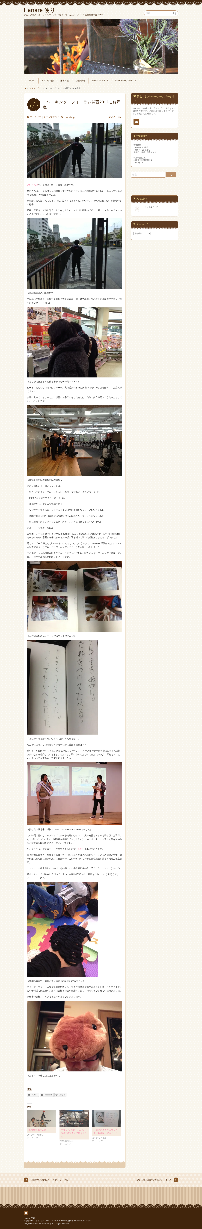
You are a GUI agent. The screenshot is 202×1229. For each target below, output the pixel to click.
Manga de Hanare (100, 80)
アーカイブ (35, 117)
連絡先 (136, 122)
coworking (69, 117)
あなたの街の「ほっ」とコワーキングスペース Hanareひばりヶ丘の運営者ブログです (57, 1220)
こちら (81, 848)
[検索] (171, 174)
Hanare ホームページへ (126, 80)
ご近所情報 (80, 80)
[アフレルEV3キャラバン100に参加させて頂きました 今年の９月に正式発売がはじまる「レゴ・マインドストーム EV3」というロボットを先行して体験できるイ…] (74, 1118)
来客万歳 (64, 80)
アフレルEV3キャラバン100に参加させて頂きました (74, 1133)
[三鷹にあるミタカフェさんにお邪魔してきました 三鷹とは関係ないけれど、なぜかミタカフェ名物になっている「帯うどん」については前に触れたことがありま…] (106, 1118)
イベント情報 (48, 80)
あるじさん (116, 117)
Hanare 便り (29, 1218)
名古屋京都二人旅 (37, 1129)
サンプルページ (151, 207)
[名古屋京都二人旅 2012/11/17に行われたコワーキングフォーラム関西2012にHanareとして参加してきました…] (41, 1118)
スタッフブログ (51, 117)
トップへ (31, 80)
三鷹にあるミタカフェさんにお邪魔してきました (105, 1131)
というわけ (32, 184)
